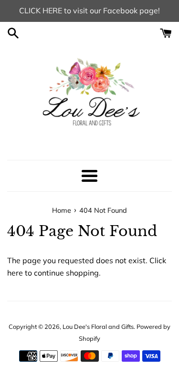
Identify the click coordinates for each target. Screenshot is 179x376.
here (15, 272)
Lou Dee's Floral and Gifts (98, 326)
